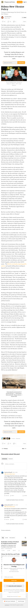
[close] (24, 558)
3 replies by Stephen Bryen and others (15, 523)
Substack (7, 605)
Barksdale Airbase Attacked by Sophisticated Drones (10, 542)
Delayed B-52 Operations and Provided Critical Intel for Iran (8, 546)
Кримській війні (9, 395)
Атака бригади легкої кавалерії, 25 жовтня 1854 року (13, 392)
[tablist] (7, 458)
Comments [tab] (4, 458)
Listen (24, 17)
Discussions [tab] (12, 537)
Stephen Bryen (8, 16)
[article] (14, 546)
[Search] (25, 537)
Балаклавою (18, 393)
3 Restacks (18, 438)
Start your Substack (10, 601)
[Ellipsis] (26, 472)
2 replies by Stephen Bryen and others (15, 500)
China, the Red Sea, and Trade (10, 554)
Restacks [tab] (11, 458)
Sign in (25, 2)
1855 (16, 396)
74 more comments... (6, 530)
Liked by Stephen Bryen (10, 474)
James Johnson (8, 505)
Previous (6, 448)
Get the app (21, 601)
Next (23, 448)
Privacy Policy (16, 592)
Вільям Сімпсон (17, 395)
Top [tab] (3, 537)
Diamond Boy (7, 472)
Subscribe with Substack (15, 586)
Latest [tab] (6, 537)
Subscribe (19, 2)
